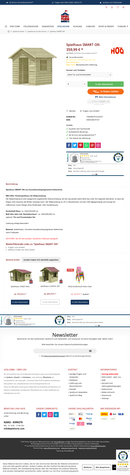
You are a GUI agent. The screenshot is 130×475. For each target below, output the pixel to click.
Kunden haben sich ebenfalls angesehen (41, 260)
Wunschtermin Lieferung (86, 65)
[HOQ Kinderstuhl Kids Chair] (80, 275)
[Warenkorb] (123, 7)
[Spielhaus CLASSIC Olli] (50, 275)
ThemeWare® (69, 451)
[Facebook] (69, 145)
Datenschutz (107, 389)
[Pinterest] (80, 145)
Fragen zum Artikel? (91, 111)
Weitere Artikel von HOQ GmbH (21, 250)
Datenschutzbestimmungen (54, 356)
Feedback (73, 380)
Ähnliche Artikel (13, 260)
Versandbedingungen (98, 446)
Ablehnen (88, 467)
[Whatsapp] (86, 145)
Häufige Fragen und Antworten (77, 375)
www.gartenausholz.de (69, 448)
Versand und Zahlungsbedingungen (111, 384)
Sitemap (105, 398)
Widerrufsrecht (108, 392)
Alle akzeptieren (103, 467)
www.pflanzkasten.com (52, 448)
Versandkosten (59, 442)
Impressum (106, 395)
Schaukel (16, 377)
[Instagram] (98, 145)
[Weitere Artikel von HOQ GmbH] (117, 50)
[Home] (6, 26)
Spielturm (9, 377)
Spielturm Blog (75, 395)
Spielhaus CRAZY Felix (20, 286)
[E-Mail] (92, 145)
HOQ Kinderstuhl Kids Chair (80, 286)
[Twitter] (74, 145)
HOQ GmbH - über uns (111, 377)
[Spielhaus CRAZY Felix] (20, 275)
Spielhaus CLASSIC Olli (50, 286)
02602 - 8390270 (13, 422)
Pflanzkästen (47, 377)
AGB (103, 380)
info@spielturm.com (14, 428)
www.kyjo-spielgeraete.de (88, 448)
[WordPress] (56, 414)
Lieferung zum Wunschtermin (75, 384)
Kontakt (72, 389)
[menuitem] (123, 7)
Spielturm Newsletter (78, 392)
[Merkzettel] (118, 7)
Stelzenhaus (27, 377)
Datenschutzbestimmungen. (76, 344)
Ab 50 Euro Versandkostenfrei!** (85, 53)
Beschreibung (12, 184)
